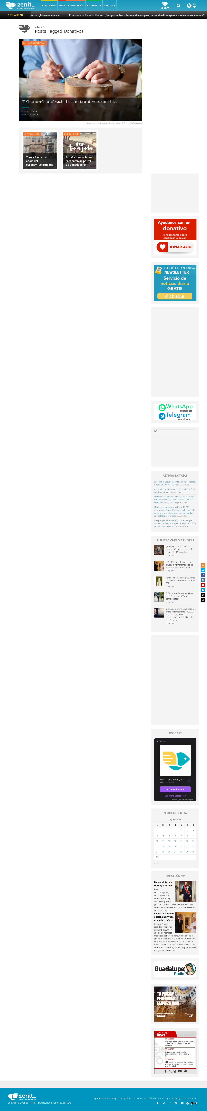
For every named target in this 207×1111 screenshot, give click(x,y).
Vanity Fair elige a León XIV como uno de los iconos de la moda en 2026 (180, 580)
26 (169, 852)
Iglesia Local (71, 134)
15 (187, 841)
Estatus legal (164, 1098)
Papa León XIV (49, 5)
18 (163, 846)
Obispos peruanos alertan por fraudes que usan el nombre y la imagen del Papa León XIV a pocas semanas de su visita (175, 523)
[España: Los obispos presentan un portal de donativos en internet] (79, 149)
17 (157, 846)
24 (157, 852)
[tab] (164, 1034)
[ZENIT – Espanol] (23, 5)
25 (163, 852)
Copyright (177, 1098)
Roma (62, 5)
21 (181, 846)
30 (193, 852)
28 (181, 852)
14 (181, 841)
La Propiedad (124, 1098)
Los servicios (139, 1098)
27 (175, 852)
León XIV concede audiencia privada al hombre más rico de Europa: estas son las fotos (179, 565)
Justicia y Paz (32, 134)
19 (169, 846)
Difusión (152, 1098)
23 (193, 846)
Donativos (109, 5)
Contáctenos (190, 1098)
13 (175, 841)
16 (193, 841)
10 (157, 841)
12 (169, 841)
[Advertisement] (175, 193)
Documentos (94, 5)
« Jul (156, 863)
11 (163, 841)
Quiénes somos (102, 1098)
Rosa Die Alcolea (30, 114)
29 (187, 852)
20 (175, 846)
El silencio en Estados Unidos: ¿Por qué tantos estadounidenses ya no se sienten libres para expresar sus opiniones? (78, 15)
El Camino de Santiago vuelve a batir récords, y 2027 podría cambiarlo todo (179, 596)
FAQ (114, 1098)
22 (187, 846)
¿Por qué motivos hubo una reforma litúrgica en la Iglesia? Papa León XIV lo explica (179, 549)
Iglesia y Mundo (76, 5)
